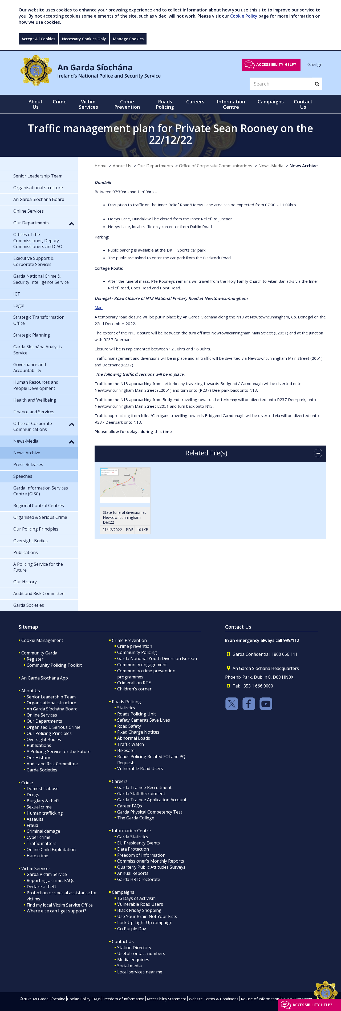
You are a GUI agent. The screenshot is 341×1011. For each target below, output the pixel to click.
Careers (120, 781)
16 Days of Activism (136, 898)
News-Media (270, 166)
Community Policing (137, 652)
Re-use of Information (260, 998)
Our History (38, 758)
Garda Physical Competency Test (149, 812)
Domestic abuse (43, 788)
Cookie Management (42, 640)
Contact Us (123, 941)
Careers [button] (195, 101)
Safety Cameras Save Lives (143, 720)
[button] (72, 223)
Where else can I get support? (56, 911)
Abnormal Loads (133, 738)
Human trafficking (45, 813)
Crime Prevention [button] (127, 104)
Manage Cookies (128, 38)
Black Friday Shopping (139, 910)
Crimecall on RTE (134, 683)
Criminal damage (43, 831)
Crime (27, 783)
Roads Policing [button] (165, 104)
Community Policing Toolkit (54, 665)
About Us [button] (36, 104)
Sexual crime (39, 807)
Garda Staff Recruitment (141, 793)
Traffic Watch (130, 744)
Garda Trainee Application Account (151, 800)
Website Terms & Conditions (213, 998)
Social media (129, 966)
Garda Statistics (132, 837)
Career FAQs (129, 806)
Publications (39, 745)
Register (35, 659)
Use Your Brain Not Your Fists (147, 916)
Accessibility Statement (166, 998)
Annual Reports (132, 873)
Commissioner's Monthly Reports (150, 861)
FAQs (96, 998)
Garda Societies (42, 770)
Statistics (126, 708)
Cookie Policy (243, 16)
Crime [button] (60, 101)
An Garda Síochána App (44, 678)
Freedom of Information (141, 855)
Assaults (35, 819)
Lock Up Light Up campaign (144, 922)
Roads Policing (126, 702)
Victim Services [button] (88, 104)
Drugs (33, 795)
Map (99, 307)
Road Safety (129, 726)
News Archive (304, 166)
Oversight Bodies (44, 739)
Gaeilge (314, 64)
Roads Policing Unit (136, 714)
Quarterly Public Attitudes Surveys (151, 867)
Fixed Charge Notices (138, 732)
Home (101, 166)
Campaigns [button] (271, 101)
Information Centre (131, 831)
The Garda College (135, 818)
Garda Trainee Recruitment (144, 787)
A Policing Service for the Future (59, 751)
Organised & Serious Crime (53, 727)
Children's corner (134, 689)
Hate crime (37, 856)
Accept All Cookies (38, 38)
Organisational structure (51, 703)
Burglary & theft (43, 801)
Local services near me (139, 972)
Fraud (32, 825)
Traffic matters (41, 843)
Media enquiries (133, 960)
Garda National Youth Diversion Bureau (157, 658)
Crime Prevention (129, 640)
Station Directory (134, 948)
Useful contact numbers (141, 953)
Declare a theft (41, 886)
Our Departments (155, 166)
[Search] (317, 84)
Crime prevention (134, 646)
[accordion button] (318, 453)
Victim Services (36, 868)
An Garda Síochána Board (52, 709)
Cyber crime (38, 837)
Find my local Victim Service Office (60, 905)
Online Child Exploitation (51, 849)
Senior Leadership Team (51, 697)
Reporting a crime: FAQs (50, 880)
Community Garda (39, 653)
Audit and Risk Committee (52, 764)
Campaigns (123, 892)
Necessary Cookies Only (84, 38)
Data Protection (133, 849)
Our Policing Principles (49, 733)
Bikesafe (126, 750)
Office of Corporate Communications (215, 166)
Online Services (42, 715)
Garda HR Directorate (138, 879)
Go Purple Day (131, 929)
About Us (122, 166)
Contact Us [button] (303, 104)
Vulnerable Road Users (140, 768)
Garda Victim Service (47, 874)
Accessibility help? (276, 64)
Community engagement (142, 665)
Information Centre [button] (231, 104)
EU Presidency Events (138, 843)
